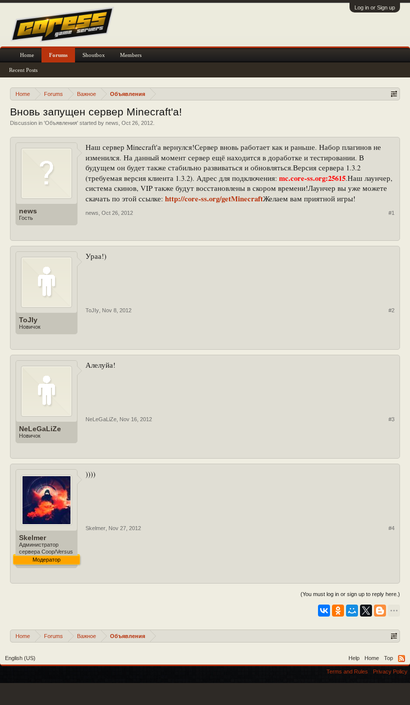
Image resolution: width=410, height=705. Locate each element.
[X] (366, 611)
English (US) (20, 658)
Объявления (61, 123)
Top (388, 658)
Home (27, 55)
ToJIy (28, 320)
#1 (391, 213)
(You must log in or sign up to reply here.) (350, 594)
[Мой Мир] (352, 611)
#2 (391, 310)
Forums (58, 55)
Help (354, 658)
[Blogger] (380, 611)
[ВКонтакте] (324, 611)
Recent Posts (23, 70)
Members (131, 55)
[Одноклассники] (338, 611)
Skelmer (32, 538)
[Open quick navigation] (393, 93)
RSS (401, 658)
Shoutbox (93, 55)
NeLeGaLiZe (40, 429)
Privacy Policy (390, 672)
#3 (391, 419)
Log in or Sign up (374, 7)
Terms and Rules (347, 672)
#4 (391, 528)
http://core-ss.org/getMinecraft (214, 198)
